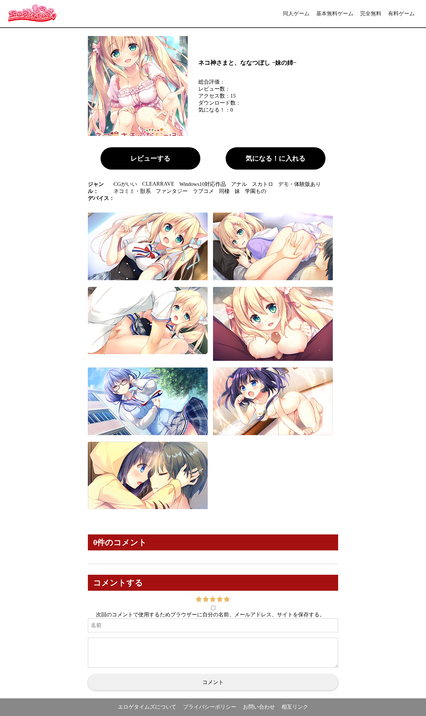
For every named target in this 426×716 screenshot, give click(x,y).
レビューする (150, 158)
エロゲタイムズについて (147, 707)
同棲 (224, 191)
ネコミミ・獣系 (132, 191)
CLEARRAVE (158, 184)
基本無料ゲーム (334, 13)
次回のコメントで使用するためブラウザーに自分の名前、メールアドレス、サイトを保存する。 (210, 614)
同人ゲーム (296, 13)
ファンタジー (172, 191)
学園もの (255, 191)
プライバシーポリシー (209, 707)
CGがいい (125, 184)
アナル (239, 184)
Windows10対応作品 (202, 184)
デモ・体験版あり (299, 184)
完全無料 (370, 13)
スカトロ (262, 184)
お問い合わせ (259, 707)
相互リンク (295, 707)
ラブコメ (203, 191)
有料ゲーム (401, 13)
